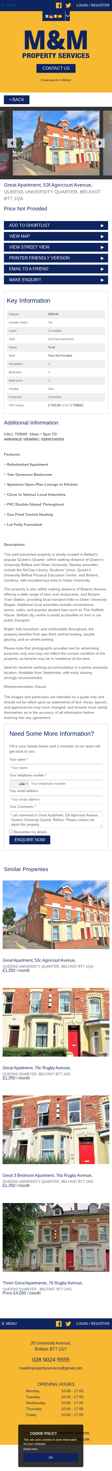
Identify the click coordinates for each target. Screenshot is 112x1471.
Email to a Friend (28, 269)
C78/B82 (76, 405)
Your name (18, 759)
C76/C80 (54, 405)
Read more (30, 1449)
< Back (16, 99)
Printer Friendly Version (39, 258)
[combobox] (19, 784)
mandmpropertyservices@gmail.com (51, 1368)
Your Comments (22, 807)
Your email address (23, 791)
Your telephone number (27, 775)
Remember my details (30, 832)
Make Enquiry (25, 280)
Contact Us (56, 68)
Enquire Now (30, 840)
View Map (19, 236)
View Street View (29, 247)
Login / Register (92, 5)
